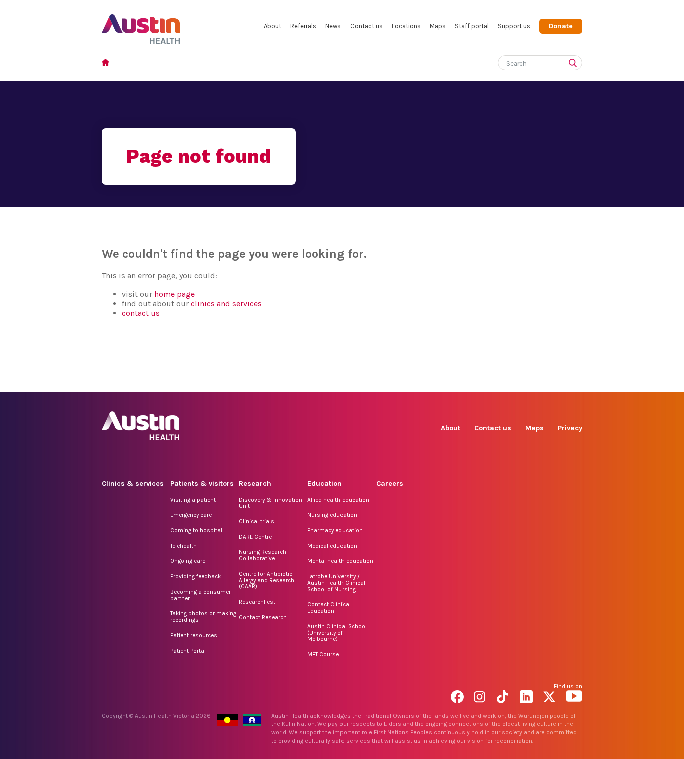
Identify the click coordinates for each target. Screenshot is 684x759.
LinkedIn (528, 380)
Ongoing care (187, 560)
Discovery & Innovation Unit (270, 503)
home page (174, 294)
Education (324, 483)
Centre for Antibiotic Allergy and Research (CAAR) (266, 580)
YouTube (574, 380)
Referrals (303, 26)
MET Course (323, 654)
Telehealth (183, 545)
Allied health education (338, 499)
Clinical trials (256, 521)
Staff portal (472, 26)
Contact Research (263, 617)
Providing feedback (195, 576)
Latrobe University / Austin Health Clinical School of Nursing (336, 582)
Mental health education (340, 560)
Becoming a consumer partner (200, 595)
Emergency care (191, 514)
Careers (389, 483)
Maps (438, 26)
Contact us (366, 26)
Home (108, 63)
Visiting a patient (193, 499)
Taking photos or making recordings (203, 616)
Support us (514, 26)
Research (255, 483)
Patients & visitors (202, 483)
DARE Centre (255, 536)
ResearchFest (257, 601)
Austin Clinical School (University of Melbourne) (337, 632)
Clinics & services (133, 483)
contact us (141, 313)
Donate (561, 26)
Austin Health (141, 25)
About (272, 26)
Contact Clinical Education (329, 607)
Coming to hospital (196, 530)
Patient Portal (188, 650)
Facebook (459, 380)
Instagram (482, 380)
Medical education (332, 545)
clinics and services (226, 303)
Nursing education (332, 514)
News (333, 26)
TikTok (505, 380)
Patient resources (193, 635)
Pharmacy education (335, 530)
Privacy (570, 428)
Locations (406, 26)
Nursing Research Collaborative (262, 555)
